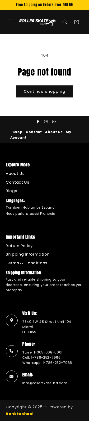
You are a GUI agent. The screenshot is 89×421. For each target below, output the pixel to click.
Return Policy (19, 245)
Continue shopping (45, 91)
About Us (53, 132)
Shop (18, 132)
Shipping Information (28, 254)
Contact (34, 132)
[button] (10, 22)
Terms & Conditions (26, 263)
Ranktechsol (19, 414)
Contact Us (17, 182)
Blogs (11, 191)
